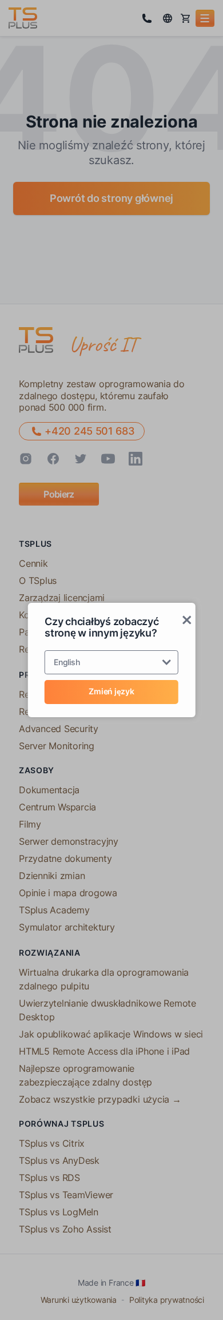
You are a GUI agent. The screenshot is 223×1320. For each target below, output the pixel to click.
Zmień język (111, 691)
